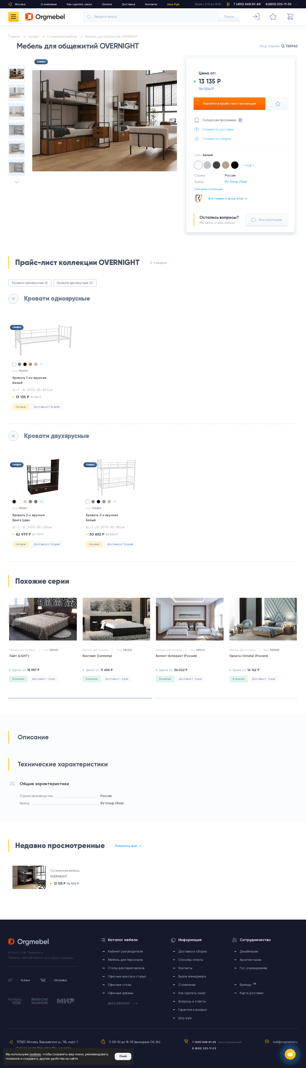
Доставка (128, 4)
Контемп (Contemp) (97, 656)
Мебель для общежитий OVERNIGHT (111, 37)
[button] (13, 618)
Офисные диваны (120, 993)
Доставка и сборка (192, 951)
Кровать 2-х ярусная (28, 517)
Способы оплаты (190, 959)
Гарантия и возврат (193, 1009)
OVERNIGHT (58, 876)
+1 (41, 364)
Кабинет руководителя (125, 951)
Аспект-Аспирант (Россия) (176, 656)
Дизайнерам (249, 951)
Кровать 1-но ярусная (29, 380)
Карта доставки (252, 993)
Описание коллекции (208, 189)
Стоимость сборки (217, 139)
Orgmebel (28, 942)
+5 (41, 501)
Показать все (126, 846)
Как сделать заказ (79, 4)
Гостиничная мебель (65, 870)
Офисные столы (119, 984)
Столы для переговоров (126, 968)
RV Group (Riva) (236, 182)
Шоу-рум (185, 1018)
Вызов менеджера (192, 976)
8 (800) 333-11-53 (204, 1048)
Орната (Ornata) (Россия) (248, 656)
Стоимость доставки (218, 129)
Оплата (107, 4)
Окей (123, 1056)
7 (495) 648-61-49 (204, 1042)
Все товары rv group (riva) (227, 198)
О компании (49, 4)
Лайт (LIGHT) (19, 656)
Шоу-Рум (173, 4)
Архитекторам (250, 959)
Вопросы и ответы (192, 1001)
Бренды (248, 984)
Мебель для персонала (125, 959)
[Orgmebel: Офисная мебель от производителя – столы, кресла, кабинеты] (45, 16)
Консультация (270, 220)
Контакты (151, 4)
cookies (35, 1054)
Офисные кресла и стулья (127, 976)
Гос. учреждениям (253, 968)
